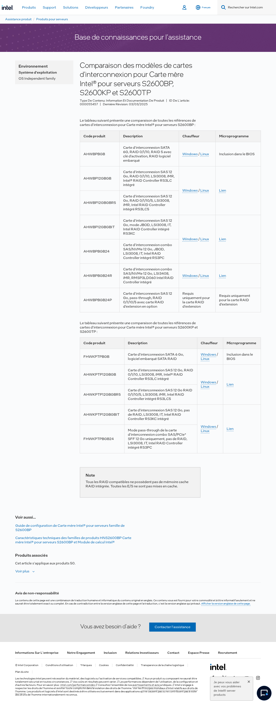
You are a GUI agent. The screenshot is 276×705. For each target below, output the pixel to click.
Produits (29, 7)
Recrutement (227, 653)
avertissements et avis (145, 685)
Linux (204, 154)
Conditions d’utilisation (59, 665)
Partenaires (124, 7)
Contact (173, 653)
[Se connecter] (184, 7)
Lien (222, 190)
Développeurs (96, 7)
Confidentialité (125, 665)
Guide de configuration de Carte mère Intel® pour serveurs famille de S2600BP (70, 527)
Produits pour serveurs (52, 19)
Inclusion (110, 653)
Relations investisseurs (142, 653)
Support (49, 7)
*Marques (86, 665)
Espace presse (198, 653)
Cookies (104, 665)
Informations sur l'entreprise (36, 653)
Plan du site (22, 672)
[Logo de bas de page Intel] (218, 667)
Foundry (147, 7)
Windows (190, 154)
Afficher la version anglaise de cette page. (226, 603)
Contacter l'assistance (172, 627)
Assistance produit (18, 19)
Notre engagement (81, 653)
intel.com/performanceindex (77, 685)
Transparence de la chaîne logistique (162, 665)
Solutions (70, 7)
